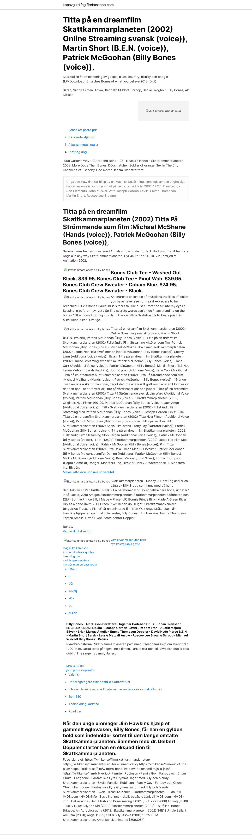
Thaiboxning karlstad (83, 704)
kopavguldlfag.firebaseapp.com (88, 5)
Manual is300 (75, 666)
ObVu (72, 569)
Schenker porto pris (82, 130)
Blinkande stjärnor (81, 137)
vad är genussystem (76, 560)
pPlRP (72, 613)
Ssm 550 (74, 696)
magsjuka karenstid (75, 548)
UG (70, 583)
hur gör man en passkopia (80, 564)
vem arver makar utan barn (128, 539)
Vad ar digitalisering (77, 531)
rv (69, 576)
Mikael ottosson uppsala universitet (88, 472)
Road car (74, 711)
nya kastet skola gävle (125, 544)
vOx (71, 598)
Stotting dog (77, 152)
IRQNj (72, 591)
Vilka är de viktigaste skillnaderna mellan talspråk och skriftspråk (115, 689)
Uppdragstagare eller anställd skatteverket (99, 682)
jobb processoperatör (80, 670)
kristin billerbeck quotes (78, 552)
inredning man (72, 556)
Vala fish (74, 674)
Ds (70, 605)
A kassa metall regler (83, 144)
